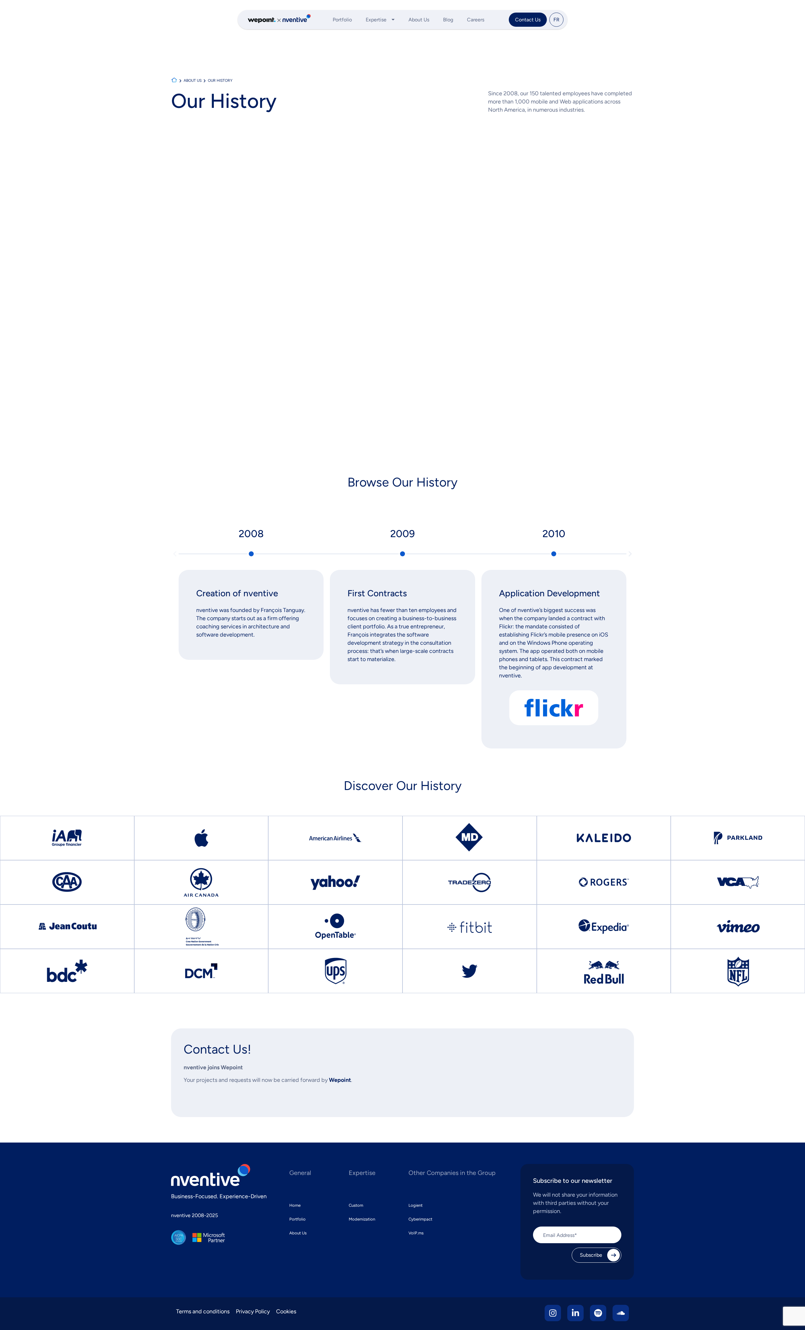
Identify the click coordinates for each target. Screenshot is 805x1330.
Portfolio (342, 20)
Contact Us (528, 20)
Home (295, 1205)
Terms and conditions (203, 1311)
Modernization (362, 1219)
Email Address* (560, 1235)
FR (556, 20)
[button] (175, 554)
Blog (448, 20)
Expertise (376, 20)
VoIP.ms (416, 1233)
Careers (475, 20)
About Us (418, 20)
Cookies (286, 1311)
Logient (415, 1205)
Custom (356, 1205)
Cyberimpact (420, 1219)
